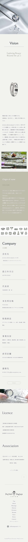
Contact (14, 383)
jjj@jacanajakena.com (15, 372)
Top (14, 501)
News (14, 517)
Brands (14, 512)
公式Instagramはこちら (15, 526)
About (14, 503)
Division (14, 510)
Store (14, 514)
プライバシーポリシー (14, 521)
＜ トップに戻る (14, 470)
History (14, 508)
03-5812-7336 (5, 372)
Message (14, 505)
